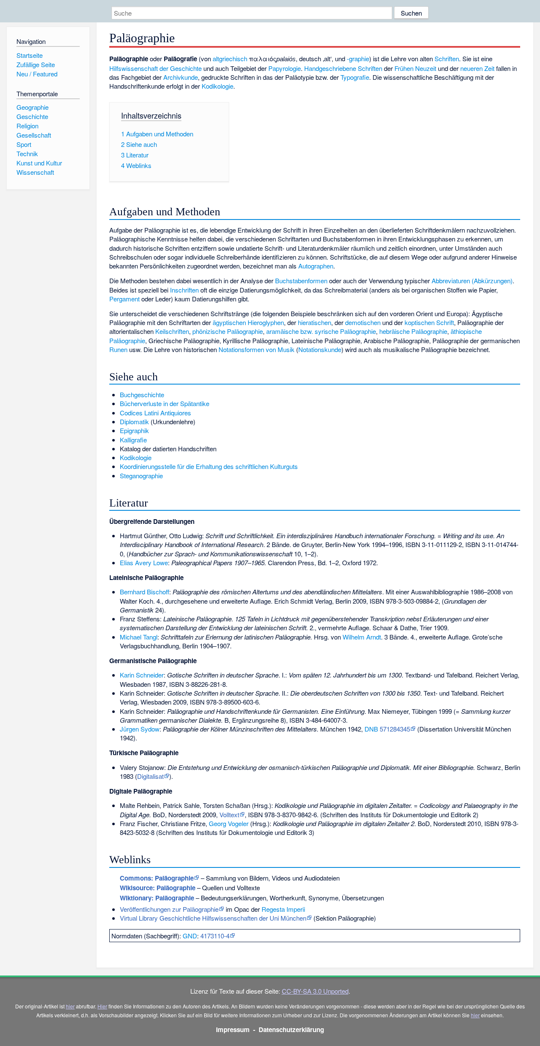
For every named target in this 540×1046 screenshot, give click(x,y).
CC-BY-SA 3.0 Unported (315, 990)
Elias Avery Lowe (144, 562)
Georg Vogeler (228, 823)
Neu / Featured (36, 73)
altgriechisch (230, 58)
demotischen (363, 322)
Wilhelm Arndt (362, 636)
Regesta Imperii (283, 909)
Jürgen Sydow (139, 728)
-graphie (358, 58)
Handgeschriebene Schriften (343, 68)
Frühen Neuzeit (415, 68)
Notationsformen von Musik (256, 349)
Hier (102, 1006)
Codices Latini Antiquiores (155, 412)
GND (190, 935)
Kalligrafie (133, 439)
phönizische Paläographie (227, 331)
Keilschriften (172, 331)
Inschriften (184, 289)
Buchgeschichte (142, 394)
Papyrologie (284, 68)
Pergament (124, 298)
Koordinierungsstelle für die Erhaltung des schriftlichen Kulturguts (209, 466)
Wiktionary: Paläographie (157, 897)
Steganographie (141, 475)
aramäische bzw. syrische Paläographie (321, 331)
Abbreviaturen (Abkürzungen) (472, 280)
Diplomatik (134, 421)
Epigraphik (134, 430)
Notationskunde (319, 349)
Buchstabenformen (301, 280)
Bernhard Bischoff (144, 591)
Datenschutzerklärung (291, 1029)
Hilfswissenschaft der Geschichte (155, 68)
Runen (118, 349)
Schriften (447, 58)
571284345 (395, 728)
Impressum (233, 1029)
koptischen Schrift (429, 322)
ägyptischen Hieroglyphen (248, 322)
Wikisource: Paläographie (157, 887)
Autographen (315, 265)
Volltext (229, 814)
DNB (371, 728)
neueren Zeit (477, 68)
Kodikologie (217, 85)
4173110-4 (215, 935)
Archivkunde (180, 77)
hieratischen (314, 322)
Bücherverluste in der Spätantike (164, 403)
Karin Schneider (142, 674)
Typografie (354, 77)
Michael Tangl (138, 636)
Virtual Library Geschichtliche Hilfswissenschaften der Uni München (213, 917)
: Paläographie (157, 878)
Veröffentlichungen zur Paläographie (169, 909)
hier (70, 1006)
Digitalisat (150, 776)
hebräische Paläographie (413, 331)
